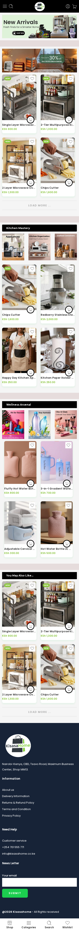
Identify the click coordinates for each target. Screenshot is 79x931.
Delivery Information (15, 796)
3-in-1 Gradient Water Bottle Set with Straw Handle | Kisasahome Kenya (57, 488)
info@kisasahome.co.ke (18, 854)
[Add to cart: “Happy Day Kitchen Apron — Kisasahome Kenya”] (30, 372)
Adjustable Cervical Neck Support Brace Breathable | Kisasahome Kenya (20, 549)
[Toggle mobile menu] (5, 6)
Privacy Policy (11, 816)
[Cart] (74, 6)
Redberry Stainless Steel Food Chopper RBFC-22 (58, 315)
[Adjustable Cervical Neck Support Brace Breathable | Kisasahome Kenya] (20, 522)
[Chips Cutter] (58, 160)
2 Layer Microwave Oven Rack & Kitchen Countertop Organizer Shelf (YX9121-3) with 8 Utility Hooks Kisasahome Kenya (19, 188)
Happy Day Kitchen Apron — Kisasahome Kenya (19, 378)
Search (49, 927)
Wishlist (67, 927)
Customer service (14, 841)
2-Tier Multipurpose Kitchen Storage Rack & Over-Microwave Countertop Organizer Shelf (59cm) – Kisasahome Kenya (58, 125)
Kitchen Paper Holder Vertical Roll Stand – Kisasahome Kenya (58, 378)
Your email (9, 875)
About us (8, 790)
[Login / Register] (67, 6)
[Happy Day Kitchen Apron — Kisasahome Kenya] (19, 350)
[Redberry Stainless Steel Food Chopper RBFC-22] (58, 287)
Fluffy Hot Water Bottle (20, 488)
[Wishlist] (32, 79)
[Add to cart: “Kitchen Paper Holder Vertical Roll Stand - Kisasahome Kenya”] (69, 372)
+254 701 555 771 (13, 847)
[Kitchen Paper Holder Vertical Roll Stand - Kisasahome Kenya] (58, 350)
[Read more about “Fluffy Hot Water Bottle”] (30, 483)
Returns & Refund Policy (18, 803)
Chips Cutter (50, 188)
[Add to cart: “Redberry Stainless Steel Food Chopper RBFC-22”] (69, 309)
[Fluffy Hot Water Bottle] (20, 462)
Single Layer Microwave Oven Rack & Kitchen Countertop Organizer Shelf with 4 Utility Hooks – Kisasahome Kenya (19, 125)
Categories (28, 927)
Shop (9, 927)
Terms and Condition (16, 809)
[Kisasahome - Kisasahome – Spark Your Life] (39, 6)
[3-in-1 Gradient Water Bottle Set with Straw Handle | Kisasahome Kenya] (57, 462)
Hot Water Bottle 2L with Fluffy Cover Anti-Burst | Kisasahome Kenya (57, 549)
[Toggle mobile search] (11, 6)
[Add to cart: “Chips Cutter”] (69, 182)
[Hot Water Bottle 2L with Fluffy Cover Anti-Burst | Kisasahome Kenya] (57, 522)
